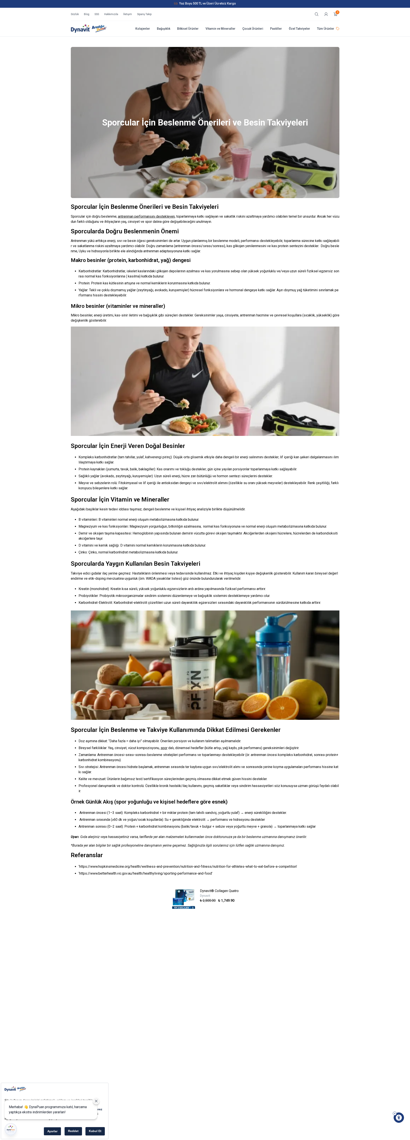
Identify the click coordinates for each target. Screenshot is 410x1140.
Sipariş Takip (144, 14)
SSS (96, 14)
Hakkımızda (111, 14)
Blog (86, 14)
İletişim (127, 14)
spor (164, 748)
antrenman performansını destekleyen (146, 216)
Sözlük (75, 14)
